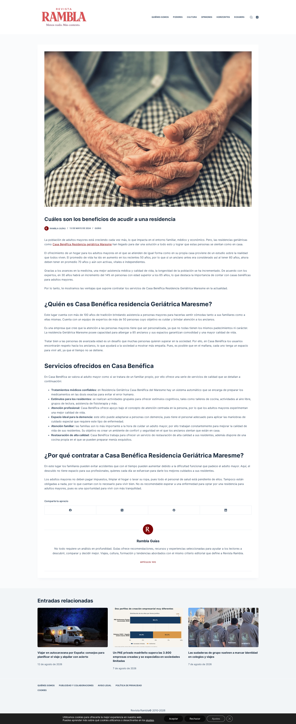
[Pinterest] (174, 510)
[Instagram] (257, 17)
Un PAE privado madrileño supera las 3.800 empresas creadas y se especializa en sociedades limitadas (146, 657)
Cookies (42, 690)
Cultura (192, 17)
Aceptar (173, 718)
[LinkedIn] (226, 510)
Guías (98, 228)
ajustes (150, 720)
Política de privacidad (129, 685)
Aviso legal (104, 685)
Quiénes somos (160, 17)
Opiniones (206, 17)
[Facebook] (70, 510)
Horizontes (223, 17)
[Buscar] (251, 17)
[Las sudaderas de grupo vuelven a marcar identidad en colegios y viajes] (223, 627)
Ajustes (216, 718)
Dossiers (239, 17)
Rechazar (195, 718)
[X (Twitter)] (122, 510)
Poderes (178, 17)
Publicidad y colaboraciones (76, 685)
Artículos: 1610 (148, 562)
